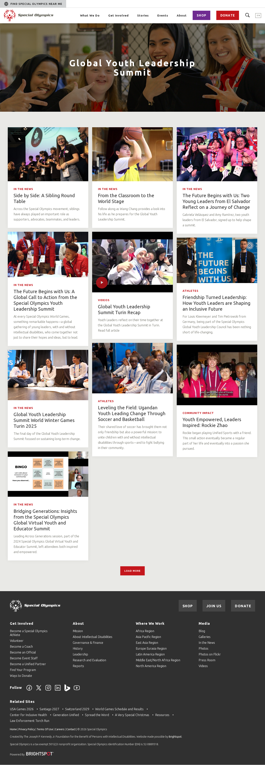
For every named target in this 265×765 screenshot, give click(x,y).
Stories (143, 15)
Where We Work (150, 623)
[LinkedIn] (57, 690)
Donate (227, 15)
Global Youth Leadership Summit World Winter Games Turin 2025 (44, 420)
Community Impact (198, 413)
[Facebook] (29, 690)
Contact (71, 729)
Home (13, 729)
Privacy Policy (27, 729)
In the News (23, 189)
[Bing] (67, 690)
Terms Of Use (45, 729)
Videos (104, 300)
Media (204, 623)
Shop (201, 15)
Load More (132, 571)
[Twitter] (38, 690)
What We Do (90, 15)
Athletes (190, 290)
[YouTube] (76, 690)
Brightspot (175, 736)
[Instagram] (48, 690)
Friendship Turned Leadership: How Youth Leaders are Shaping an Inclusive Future (216, 303)
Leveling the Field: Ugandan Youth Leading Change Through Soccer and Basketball (131, 413)
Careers (59, 729)
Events (162, 15)
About (182, 15)
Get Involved (118, 15)
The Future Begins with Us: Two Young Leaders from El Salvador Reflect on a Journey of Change (216, 201)
